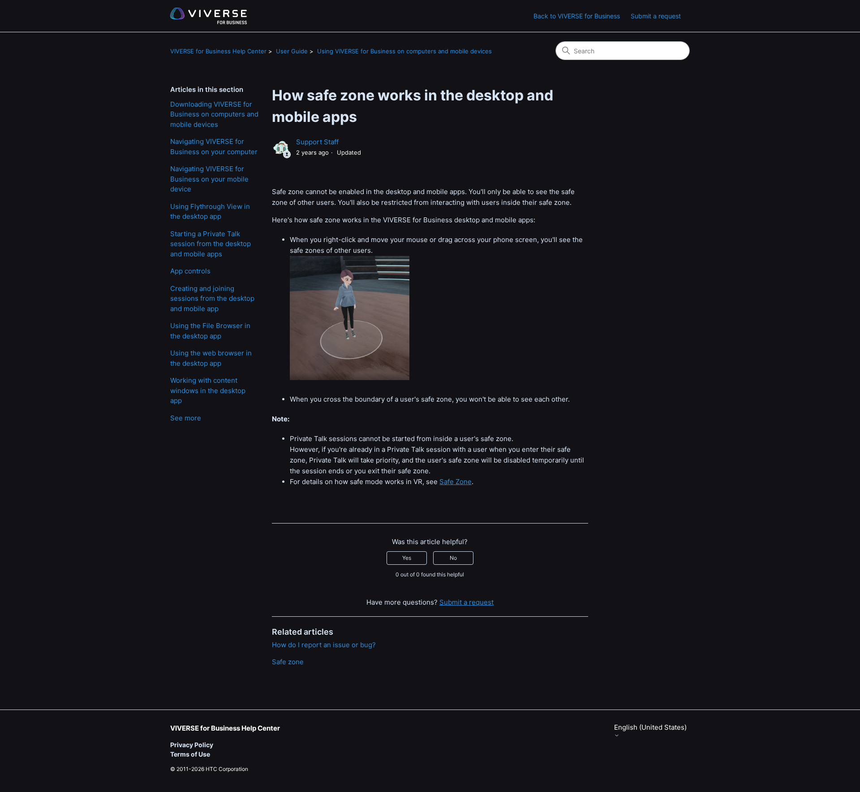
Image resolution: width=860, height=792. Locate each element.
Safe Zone (455, 481)
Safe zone (288, 662)
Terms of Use (190, 754)
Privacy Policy (191, 745)
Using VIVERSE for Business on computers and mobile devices (404, 51)
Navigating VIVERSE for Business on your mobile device (209, 178)
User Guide (292, 51)
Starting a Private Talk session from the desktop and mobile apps (210, 243)
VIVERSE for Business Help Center (218, 51)
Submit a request (656, 16)
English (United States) (650, 727)
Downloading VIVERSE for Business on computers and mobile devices (214, 114)
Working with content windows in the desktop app (207, 390)
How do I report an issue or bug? (324, 645)
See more (185, 418)
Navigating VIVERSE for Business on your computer (214, 146)
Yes (406, 557)
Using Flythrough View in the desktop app (210, 211)
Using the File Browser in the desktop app (210, 330)
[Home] (208, 16)
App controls (190, 271)
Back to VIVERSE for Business (576, 16)
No (453, 557)
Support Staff (317, 142)
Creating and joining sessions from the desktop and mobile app (212, 298)
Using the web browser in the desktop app (211, 358)
